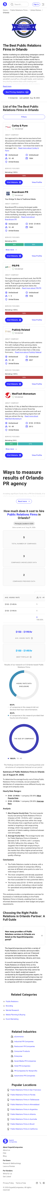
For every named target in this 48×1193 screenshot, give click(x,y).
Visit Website (12, 182)
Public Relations (12, 1001)
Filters (24, 117)
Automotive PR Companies (24, 1076)
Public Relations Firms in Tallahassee (24, 1100)
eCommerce (19, 1037)
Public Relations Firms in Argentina (24, 1109)
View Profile (37, 182)
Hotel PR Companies (22, 1066)
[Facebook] (44, 1183)
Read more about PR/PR (31, 288)
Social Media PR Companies (25, 1061)
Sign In (36, 4)
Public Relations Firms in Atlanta (23, 1114)
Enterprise (18, 1056)
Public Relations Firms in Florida (22, 1095)
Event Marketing (12, 1019)
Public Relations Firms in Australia (23, 1119)
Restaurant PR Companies (24, 1046)
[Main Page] (5, 4)
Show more (10, 250)
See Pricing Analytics (15, 92)
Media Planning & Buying (15, 1015)
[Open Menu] (43, 4)
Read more (22, 501)
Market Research (12, 1010)
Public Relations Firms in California (24, 1129)
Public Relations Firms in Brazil (22, 1124)
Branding (9, 1006)
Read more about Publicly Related (28, 352)
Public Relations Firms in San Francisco (25, 1090)
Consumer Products (22, 1051)
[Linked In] (37, 1183)
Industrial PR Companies (24, 1041)
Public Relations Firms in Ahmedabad (25, 1104)
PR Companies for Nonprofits (25, 1071)
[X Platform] (40, 1183)
